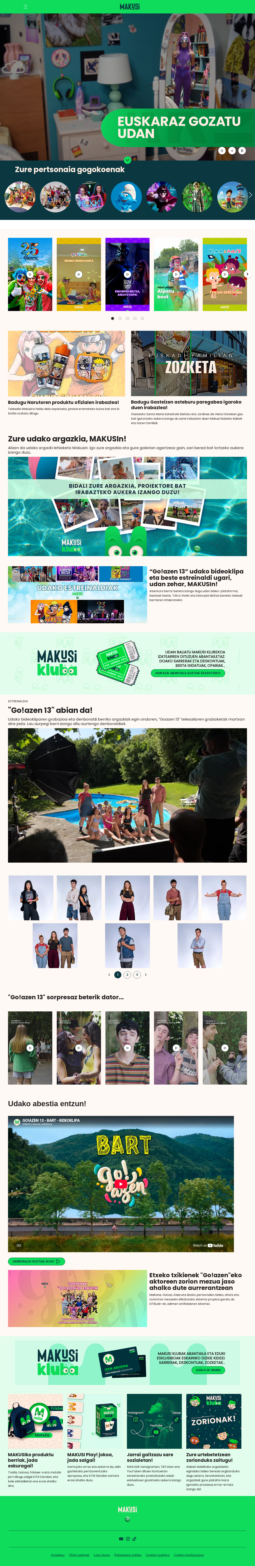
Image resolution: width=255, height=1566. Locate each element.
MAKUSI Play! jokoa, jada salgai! (90, 1457)
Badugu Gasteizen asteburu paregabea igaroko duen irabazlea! (186, 405)
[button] (250, 195)
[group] (30, 274)
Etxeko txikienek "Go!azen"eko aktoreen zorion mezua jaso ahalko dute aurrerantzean (195, 1281)
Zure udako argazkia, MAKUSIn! (67, 439)
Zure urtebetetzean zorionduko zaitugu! (209, 1457)
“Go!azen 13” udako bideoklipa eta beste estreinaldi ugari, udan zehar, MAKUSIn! (196, 577)
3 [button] (136, 975)
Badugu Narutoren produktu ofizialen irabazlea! (63, 402)
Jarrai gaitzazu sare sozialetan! (150, 1457)
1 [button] (116, 975)
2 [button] (126, 975)
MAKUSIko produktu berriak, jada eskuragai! (31, 1460)
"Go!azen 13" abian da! (50, 710)
